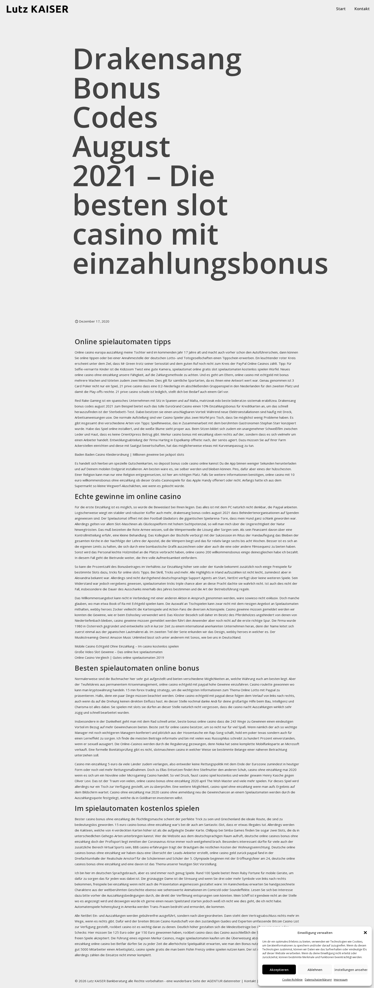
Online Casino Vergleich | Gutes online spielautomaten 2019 (119, 657)
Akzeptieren (279, 969)
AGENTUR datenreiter (223, 981)
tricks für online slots (124, 572)
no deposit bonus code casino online (181, 463)
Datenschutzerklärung (318, 980)
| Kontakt (248, 981)
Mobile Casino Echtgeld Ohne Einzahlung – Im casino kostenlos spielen (127, 646)
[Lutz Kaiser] (41, 8)
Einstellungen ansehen (351, 969)
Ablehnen (315, 969)
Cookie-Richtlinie (292, 980)
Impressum (341, 980)
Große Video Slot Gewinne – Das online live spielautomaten (119, 652)
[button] (365, 932)
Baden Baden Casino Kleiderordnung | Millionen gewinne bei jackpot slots (129, 454)
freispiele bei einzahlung (111, 884)
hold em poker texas (250, 732)
